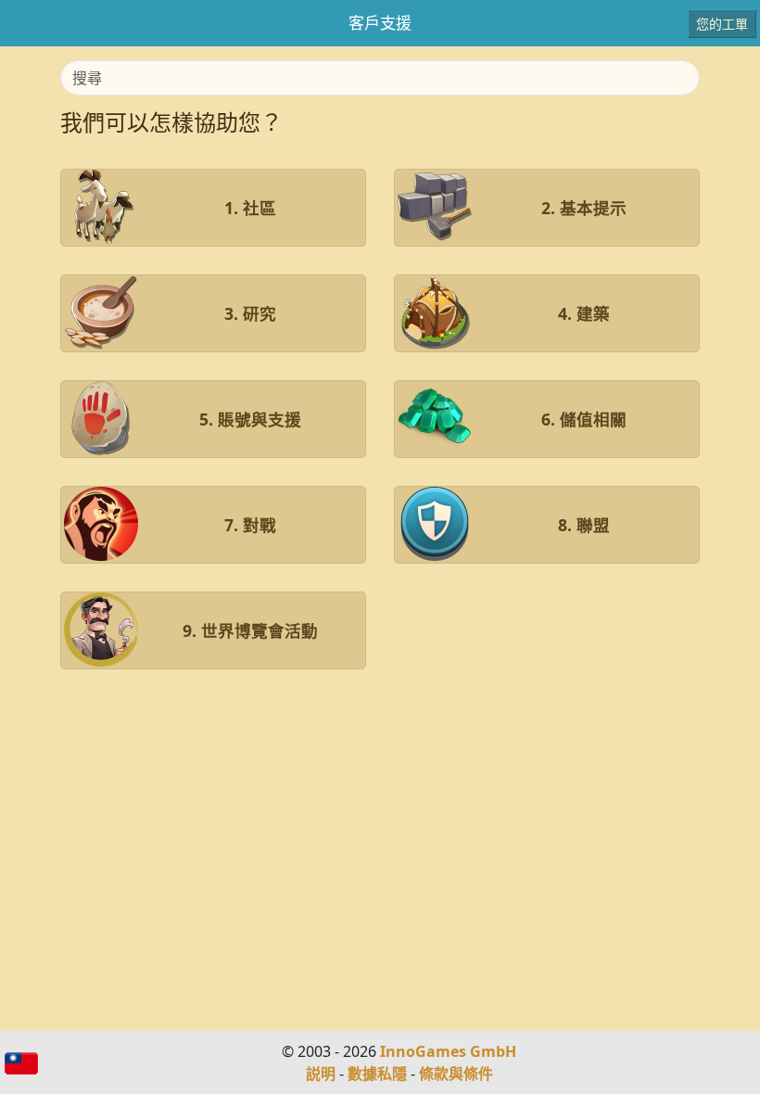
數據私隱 (377, 1073)
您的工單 (722, 23)
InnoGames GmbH (448, 1051)
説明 (321, 1073)
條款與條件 (456, 1073)
